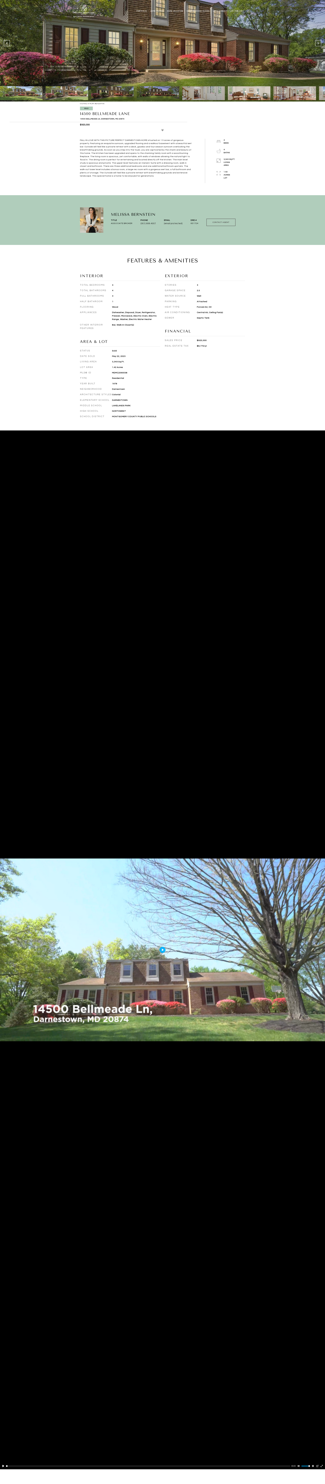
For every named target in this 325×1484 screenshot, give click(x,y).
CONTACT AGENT (221, 222)
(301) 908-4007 (148, 223)
